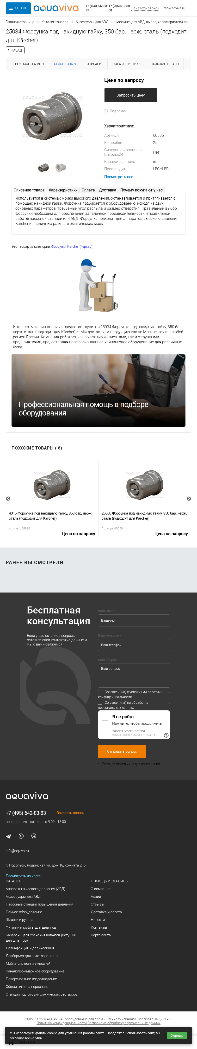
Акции (96, 896)
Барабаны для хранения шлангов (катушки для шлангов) (41, 938)
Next (188, 498)
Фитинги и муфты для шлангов (31, 927)
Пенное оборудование (24, 912)
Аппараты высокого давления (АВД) (35, 889)
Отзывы (97, 904)
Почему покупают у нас (141, 190)
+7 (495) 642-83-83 (26, 813)
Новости (98, 920)
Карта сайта (101, 935)
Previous (8, 498)
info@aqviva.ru (174, 8)
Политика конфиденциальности (62, 1023)
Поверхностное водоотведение (31, 979)
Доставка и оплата (106, 912)
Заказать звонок (145, 8)
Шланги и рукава (19, 920)
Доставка (107, 190)
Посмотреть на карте (23, 876)
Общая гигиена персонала (27, 986)
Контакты (99, 927)
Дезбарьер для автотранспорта (32, 956)
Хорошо (177, 1035)
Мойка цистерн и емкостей (28, 963)
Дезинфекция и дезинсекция (30, 948)
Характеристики (63, 190)
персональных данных (116, 708)
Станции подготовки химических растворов (42, 994)
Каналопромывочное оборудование (35, 971)
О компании (100, 889)
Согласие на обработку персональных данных (123, 1023)
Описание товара (29, 190)
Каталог (13, 881)
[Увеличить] (52, 116)
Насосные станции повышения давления (40, 904)
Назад (16, 50)
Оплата (88, 190)
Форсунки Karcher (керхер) (71, 246)
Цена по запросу (78, 533)
